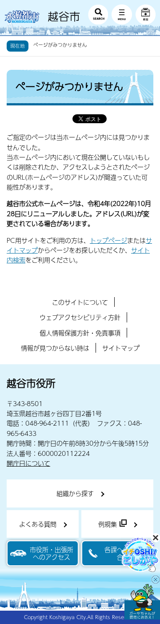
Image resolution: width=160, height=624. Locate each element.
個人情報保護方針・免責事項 (80, 333)
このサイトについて (80, 302)
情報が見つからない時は (55, 348)
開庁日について (28, 463)
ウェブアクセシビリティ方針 (80, 317)
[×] (142, 602)
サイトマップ (121, 348)
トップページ (108, 240)
